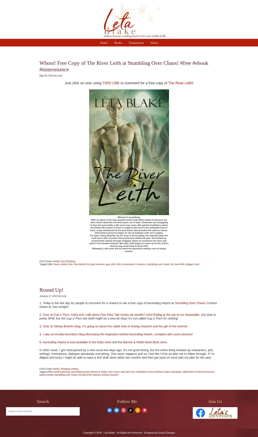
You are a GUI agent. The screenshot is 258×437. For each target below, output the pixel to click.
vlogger (189, 264)
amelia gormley (62, 372)
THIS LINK (111, 83)
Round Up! (51, 290)
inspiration (141, 372)
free (71, 264)
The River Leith (180, 83)
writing (74, 369)
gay (108, 264)
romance (141, 264)
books (56, 261)
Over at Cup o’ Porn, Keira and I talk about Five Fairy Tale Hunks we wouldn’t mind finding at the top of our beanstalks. (121, 314)
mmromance (128, 264)
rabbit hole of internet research (198, 372)
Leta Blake (135, 20)
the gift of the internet (89, 375)
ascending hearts (80, 372)
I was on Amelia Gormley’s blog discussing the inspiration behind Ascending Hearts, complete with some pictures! (118, 334)
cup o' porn (114, 372)
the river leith (177, 264)
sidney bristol (46, 375)
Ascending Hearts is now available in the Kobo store (77, 342)
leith (113, 264)
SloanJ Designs (166, 432)
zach (196, 264)
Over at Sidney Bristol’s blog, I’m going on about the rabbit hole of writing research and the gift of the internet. (115, 326)
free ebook (79, 264)
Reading (70, 261)
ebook (64, 264)
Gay (63, 261)
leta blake (176, 372)
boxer (57, 264)
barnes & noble (99, 372)
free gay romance (95, 264)
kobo (167, 372)
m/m (118, 264)
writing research (110, 375)
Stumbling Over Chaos (190, 303)
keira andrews (155, 372)
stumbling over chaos (158, 264)
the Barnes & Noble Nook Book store (142, 342)
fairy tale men (128, 372)
